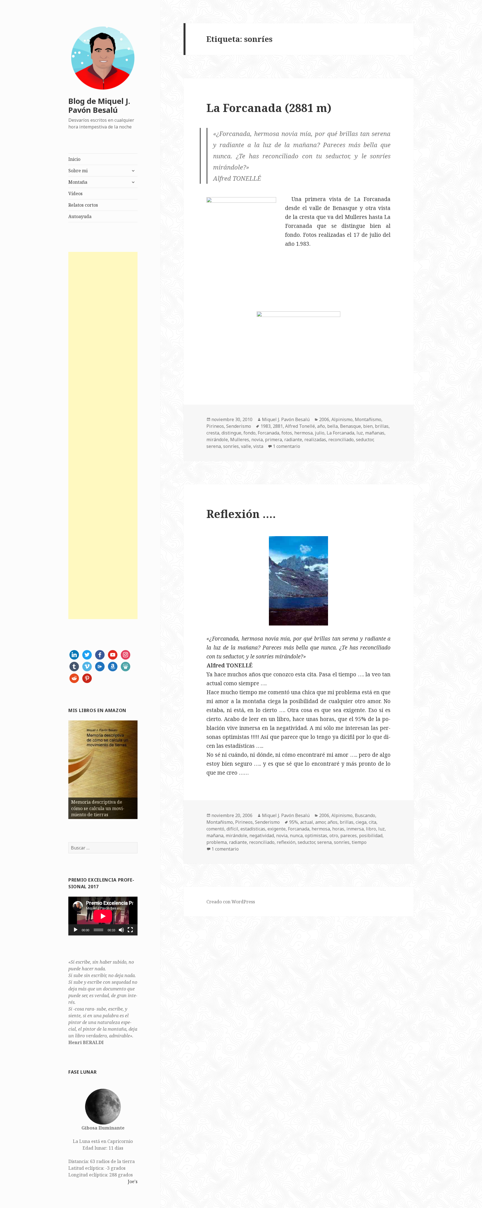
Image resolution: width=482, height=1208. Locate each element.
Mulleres (239, 439)
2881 (278, 426)
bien (368, 426)
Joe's (133, 1181)
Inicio (74, 159)
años (332, 822)
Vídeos (75, 193)
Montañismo (368, 419)
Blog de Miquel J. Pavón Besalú (99, 105)
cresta (212, 433)
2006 (324, 419)
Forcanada (268, 433)
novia (257, 439)
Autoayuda (79, 216)
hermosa (303, 433)
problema (216, 842)
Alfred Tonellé (300, 426)
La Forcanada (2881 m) (268, 107)
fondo (250, 433)
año (321, 426)
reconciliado (341, 439)
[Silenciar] (121, 930)
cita (372, 822)
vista (258, 446)
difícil (232, 829)
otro (333, 835)
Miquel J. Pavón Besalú (286, 419)
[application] (103, 916)
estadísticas (252, 829)
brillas (382, 426)
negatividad (261, 835)
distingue (231, 433)
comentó (215, 829)
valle (246, 446)
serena (213, 446)
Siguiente (147, 768)
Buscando (365, 815)
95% (293, 822)
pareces (348, 835)
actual (306, 822)
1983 (266, 426)
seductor (364, 439)
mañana (214, 835)
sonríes (231, 446)
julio (319, 433)
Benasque (350, 426)
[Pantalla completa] (130, 930)
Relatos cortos (83, 205)
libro (371, 829)
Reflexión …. (241, 513)
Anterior (58, 768)
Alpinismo (342, 419)
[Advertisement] (103, 435)
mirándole (217, 439)
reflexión (286, 842)
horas (338, 829)
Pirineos (215, 426)
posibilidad (370, 835)
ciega (361, 822)
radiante (293, 439)
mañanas (374, 433)
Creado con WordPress (230, 902)
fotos (286, 433)
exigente (276, 829)
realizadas (315, 439)
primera (273, 439)
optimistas (316, 835)
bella (332, 426)
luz (359, 433)
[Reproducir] (75, 930)
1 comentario (286, 446)
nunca (296, 835)
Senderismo (238, 426)
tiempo (359, 842)
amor (320, 822)
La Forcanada (340, 433)
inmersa (355, 829)
